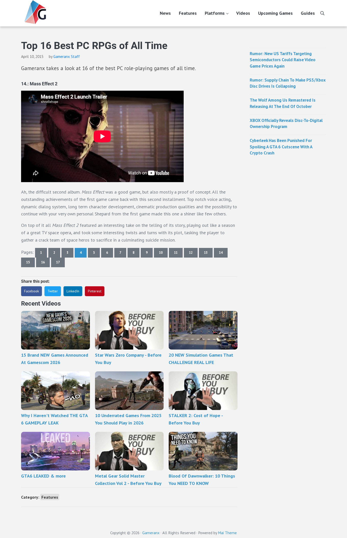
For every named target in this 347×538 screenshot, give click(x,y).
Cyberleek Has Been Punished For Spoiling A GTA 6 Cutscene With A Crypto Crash (281, 147)
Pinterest (94, 291)
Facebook (31, 291)
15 (30, 263)
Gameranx (151, 532)
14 (223, 253)
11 (178, 253)
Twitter (53, 291)
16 (45, 263)
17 (60, 263)
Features (49, 497)
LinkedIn (73, 291)
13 (208, 253)
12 (193, 253)
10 (163, 253)
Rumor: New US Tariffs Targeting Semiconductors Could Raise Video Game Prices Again (283, 60)
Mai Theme (227, 532)
